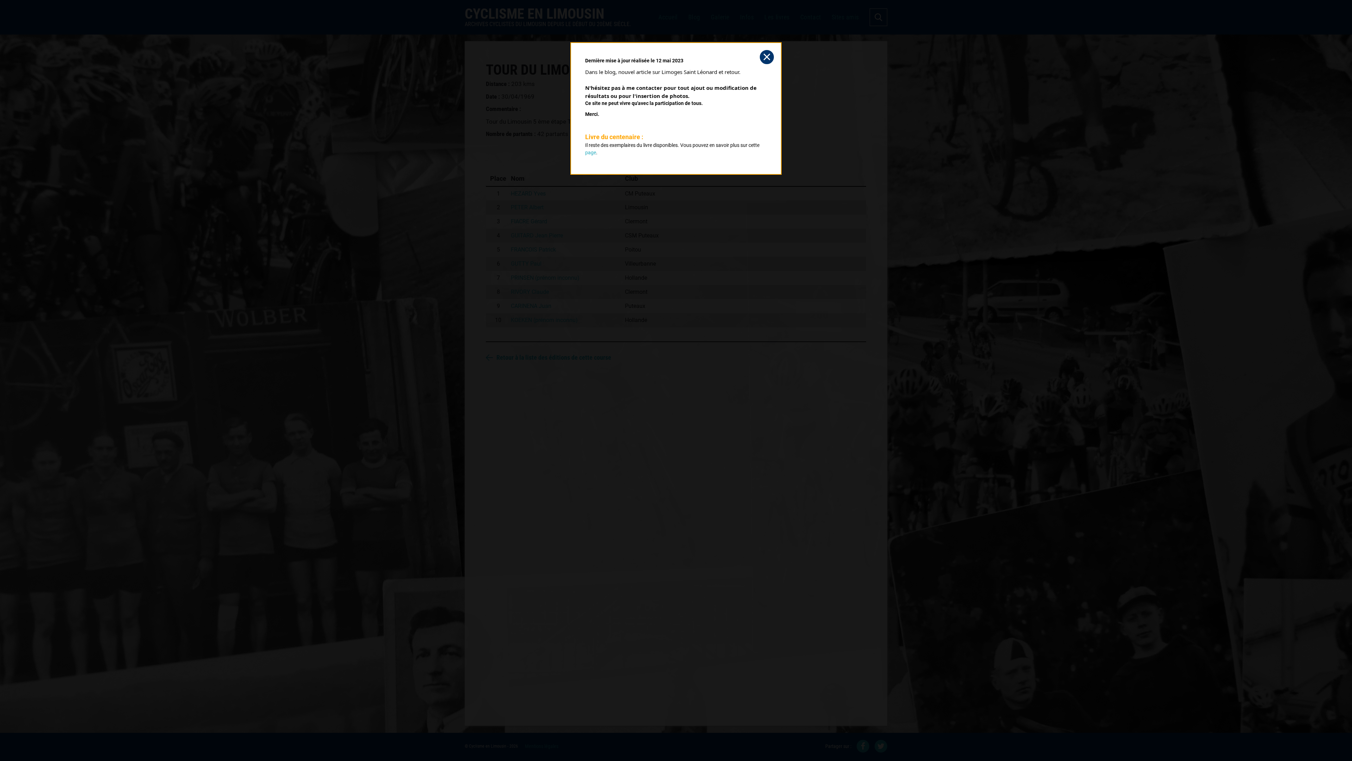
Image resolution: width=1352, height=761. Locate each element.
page (590, 152)
